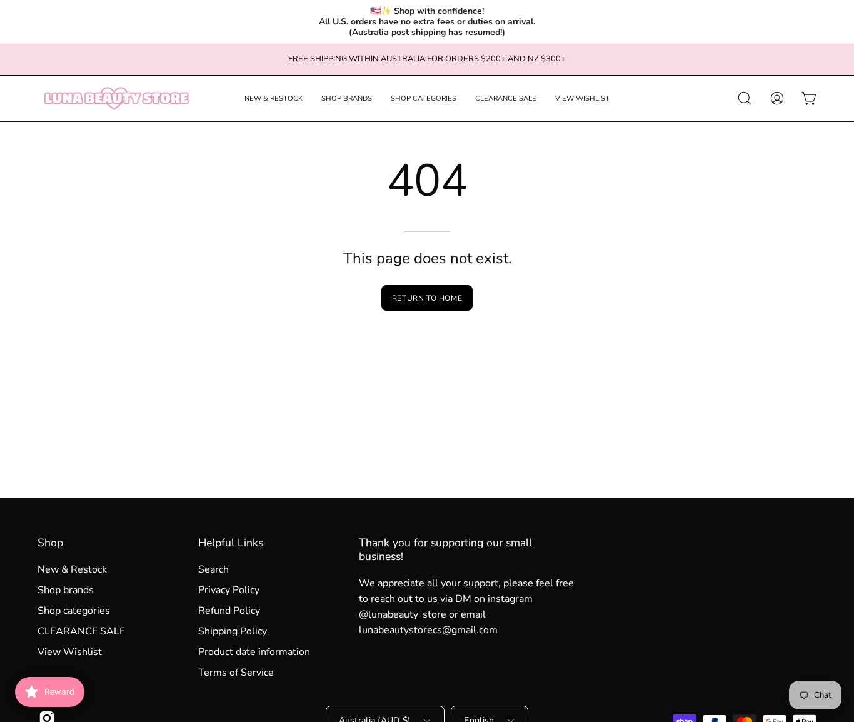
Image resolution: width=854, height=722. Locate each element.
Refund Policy (229, 611)
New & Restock (72, 569)
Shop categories (74, 611)
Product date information (254, 652)
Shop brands (66, 590)
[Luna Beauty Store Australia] (116, 98)
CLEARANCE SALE (81, 631)
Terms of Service (236, 672)
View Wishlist (70, 652)
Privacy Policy (228, 590)
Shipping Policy (232, 631)
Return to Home (427, 298)
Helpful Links (230, 542)
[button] (273, 98)
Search (213, 569)
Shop (50, 542)
